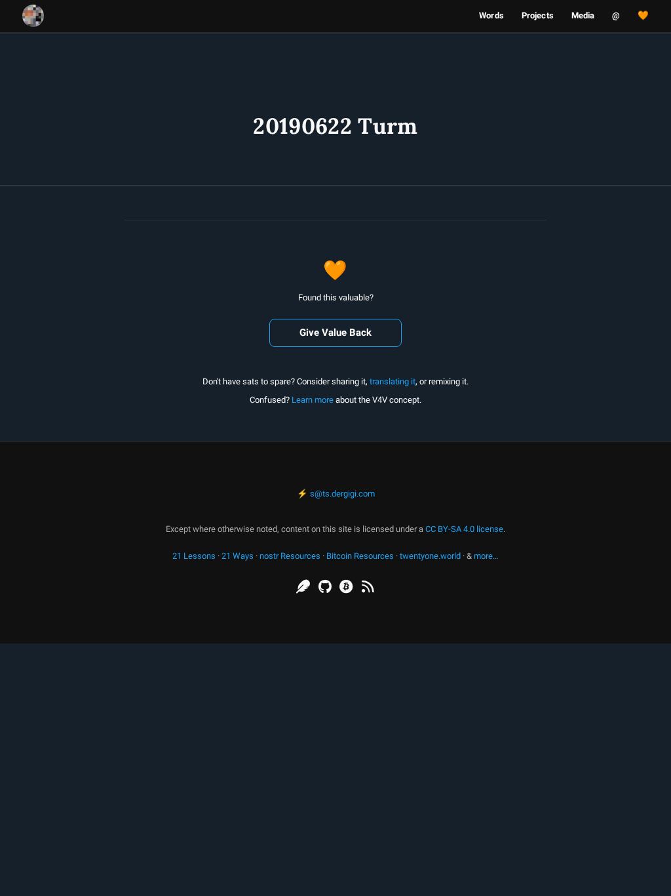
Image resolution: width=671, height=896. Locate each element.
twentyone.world (430, 556)
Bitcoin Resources (360, 556)
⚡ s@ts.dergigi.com (336, 494)
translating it (392, 381)
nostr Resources (289, 556)
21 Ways (237, 556)
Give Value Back (335, 332)
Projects (538, 15)
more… (486, 556)
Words (491, 15)
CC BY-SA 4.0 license (464, 529)
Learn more (313, 400)
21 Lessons (194, 556)
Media (583, 15)
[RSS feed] (368, 587)
